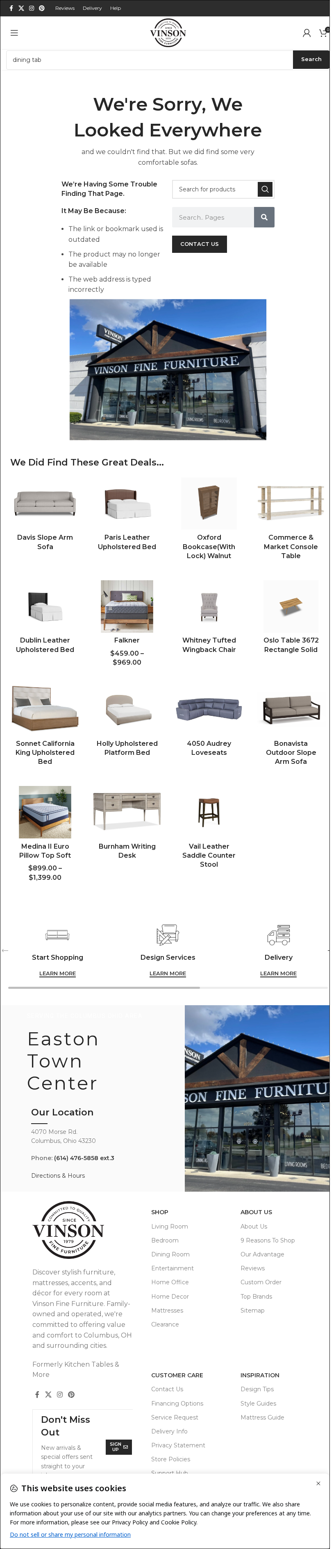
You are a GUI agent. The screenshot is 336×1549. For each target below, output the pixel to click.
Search (311, 59)
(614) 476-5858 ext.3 (84, 1158)
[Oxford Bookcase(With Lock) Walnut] (209, 503)
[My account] (307, 33)
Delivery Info (169, 1431)
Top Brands (256, 1296)
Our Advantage (262, 1254)
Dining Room (170, 1254)
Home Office (170, 1282)
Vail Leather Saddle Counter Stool (209, 856)
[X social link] (21, 8)
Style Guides (258, 1403)
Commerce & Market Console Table (291, 547)
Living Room (169, 1226)
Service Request (174, 1417)
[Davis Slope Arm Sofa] (45, 503)
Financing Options (177, 1403)
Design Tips (257, 1389)
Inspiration (260, 1375)
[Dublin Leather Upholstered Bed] (45, 606)
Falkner (127, 640)
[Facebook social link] (11, 8)
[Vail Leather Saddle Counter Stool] (209, 812)
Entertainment (172, 1268)
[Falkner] (127, 606)
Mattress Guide (262, 1417)
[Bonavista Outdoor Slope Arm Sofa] (291, 709)
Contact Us (167, 1389)
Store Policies (170, 1459)
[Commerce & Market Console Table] (291, 503)
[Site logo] (168, 32)
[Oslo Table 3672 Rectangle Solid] (291, 606)
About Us (256, 1212)
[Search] (265, 189)
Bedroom (165, 1240)
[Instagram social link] (31, 8)
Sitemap (253, 1310)
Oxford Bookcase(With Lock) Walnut (209, 547)
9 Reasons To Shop (268, 1240)
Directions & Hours (58, 1175)
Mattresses (167, 1310)
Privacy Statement (178, 1445)
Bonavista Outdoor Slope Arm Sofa (291, 753)
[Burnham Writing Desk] (127, 812)
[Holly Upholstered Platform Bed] (127, 709)
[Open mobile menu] (14, 33)
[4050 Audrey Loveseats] (209, 709)
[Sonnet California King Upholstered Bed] (45, 709)
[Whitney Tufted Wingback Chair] (209, 606)
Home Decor (170, 1296)
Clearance (165, 1324)
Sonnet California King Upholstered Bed (45, 753)
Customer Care (177, 1375)
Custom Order (261, 1282)
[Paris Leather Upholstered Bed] (127, 503)
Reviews (253, 1268)
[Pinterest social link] (41, 8)
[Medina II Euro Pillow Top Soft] (45, 812)
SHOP (159, 1212)
